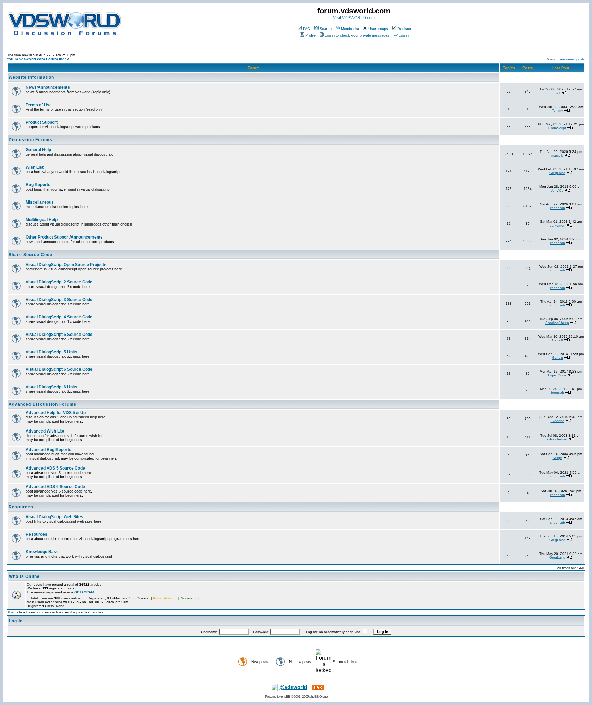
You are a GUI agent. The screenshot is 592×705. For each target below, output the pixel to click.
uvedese (557, 421)
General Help (38, 149)
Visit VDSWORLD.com (354, 17)
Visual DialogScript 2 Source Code (59, 282)
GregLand (557, 173)
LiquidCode (557, 375)
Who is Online (24, 576)
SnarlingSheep (557, 323)
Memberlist (350, 29)
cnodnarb (557, 208)
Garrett (557, 340)
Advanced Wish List (45, 431)
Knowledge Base (42, 551)
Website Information (31, 77)
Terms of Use (39, 104)
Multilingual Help (42, 219)
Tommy (557, 110)
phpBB (285, 696)
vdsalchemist (557, 439)
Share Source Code (30, 254)
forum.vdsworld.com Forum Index (38, 59)
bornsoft (557, 392)
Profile (310, 35)
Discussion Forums (30, 139)
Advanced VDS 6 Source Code (55, 486)
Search (326, 29)
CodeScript (557, 128)
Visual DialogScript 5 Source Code (59, 334)
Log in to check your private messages (357, 35)
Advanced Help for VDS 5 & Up (56, 412)
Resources (21, 507)
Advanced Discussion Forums (42, 404)
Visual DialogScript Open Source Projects (66, 264)
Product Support (42, 122)
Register (404, 29)
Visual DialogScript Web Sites (54, 516)
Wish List (35, 167)
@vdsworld (293, 687)
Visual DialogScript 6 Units (51, 387)
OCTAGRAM (84, 592)
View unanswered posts (566, 59)
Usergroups (378, 29)
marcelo (557, 155)
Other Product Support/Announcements (64, 237)
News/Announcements (48, 87)
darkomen (557, 225)
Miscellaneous (40, 202)
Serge (557, 458)
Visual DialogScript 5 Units (51, 352)
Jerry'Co (557, 190)
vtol (557, 93)
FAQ (306, 29)
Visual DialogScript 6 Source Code (59, 369)
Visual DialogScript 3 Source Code (59, 299)
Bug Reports (38, 184)
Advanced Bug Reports (48, 449)
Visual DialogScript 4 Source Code (59, 317)
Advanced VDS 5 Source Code (55, 468)
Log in (404, 35)
